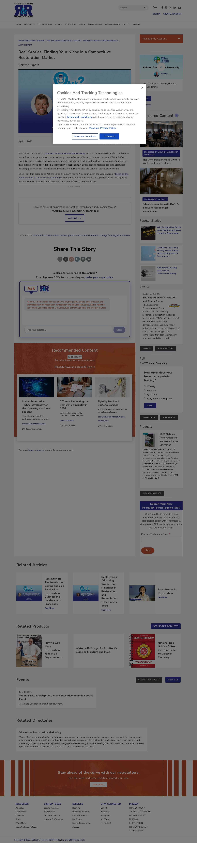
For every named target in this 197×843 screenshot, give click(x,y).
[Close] (142, 88)
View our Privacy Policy (102, 128)
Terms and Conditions (79, 117)
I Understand (109, 136)
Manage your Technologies (85, 136)
